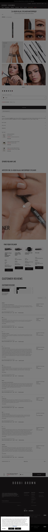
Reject (11, 528)
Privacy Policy (15, 526)
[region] (15, 523)
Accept (18, 528)
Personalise (4, 528)
